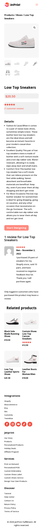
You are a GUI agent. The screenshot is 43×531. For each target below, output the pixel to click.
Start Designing (16, 227)
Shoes (19, 15)
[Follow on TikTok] (24, 424)
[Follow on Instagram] (12, 424)
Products (9, 15)
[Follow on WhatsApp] (29, 424)
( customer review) (14, 108)
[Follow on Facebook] (7, 424)
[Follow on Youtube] (18, 424)
